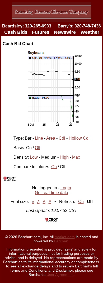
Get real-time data (51, 192)
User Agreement (60, 274)
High (64, 157)
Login (65, 188)
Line (39, 138)
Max (76, 157)
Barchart (61, 241)
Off (37, 147)
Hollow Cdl (79, 138)
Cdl (62, 138)
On (54, 166)
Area (50, 138)
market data (65, 237)
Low (34, 157)
